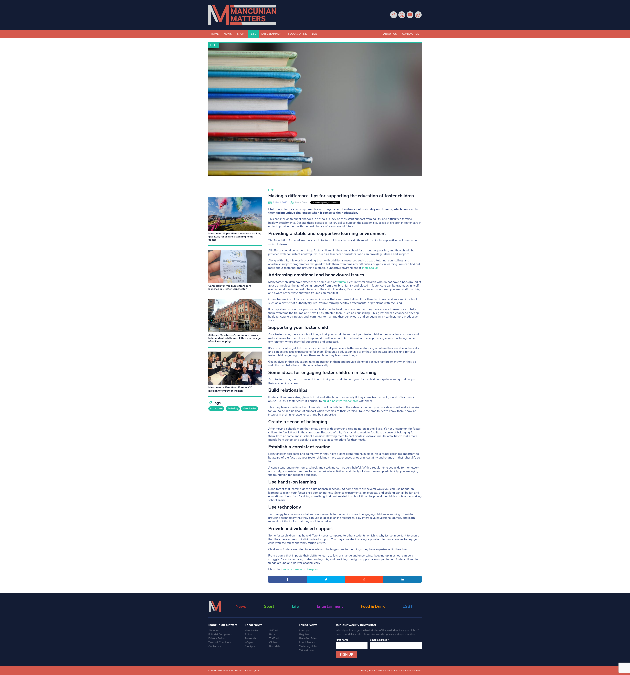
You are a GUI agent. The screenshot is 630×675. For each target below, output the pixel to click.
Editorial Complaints (220, 634)
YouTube (410, 14)
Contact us (410, 34)
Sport (241, 34)
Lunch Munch (307, 642)
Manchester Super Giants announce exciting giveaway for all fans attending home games (235, 237)
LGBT (315, 34)
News (228, 34)
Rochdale (274, 646)
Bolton (248, 634)
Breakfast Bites (308, 638)
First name (342, 640)
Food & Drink (297, 34)
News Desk (301, 202)
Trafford (274, 638)
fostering (233, 408)
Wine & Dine (306, 650)
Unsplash (313, 569)
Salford (273, 630)
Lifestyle (304, 630)
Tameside (250, 638)
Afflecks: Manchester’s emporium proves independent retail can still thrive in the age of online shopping (234, 338)
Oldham (273, 642)
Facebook (393, 14)
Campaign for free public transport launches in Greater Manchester (229, 287)
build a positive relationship (340, 401)
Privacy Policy (216, 638)
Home (215, 34)
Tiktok (418, 14)
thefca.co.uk (370, 268)
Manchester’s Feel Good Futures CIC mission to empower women (230, 389)
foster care (216, 408)
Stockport (250, 646)
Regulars (304, 634)
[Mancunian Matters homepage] (242, 15)
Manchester (249, 408)
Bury (272, 634)
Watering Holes (308, 646)
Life (253, 34)
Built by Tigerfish (252, 670)
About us (390, 34)
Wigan (249, 642)
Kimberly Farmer (291, 569)
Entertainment (272, 34)
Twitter (401, 14)
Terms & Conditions (219, 642)
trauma (341, 282)
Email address (379, 640)
